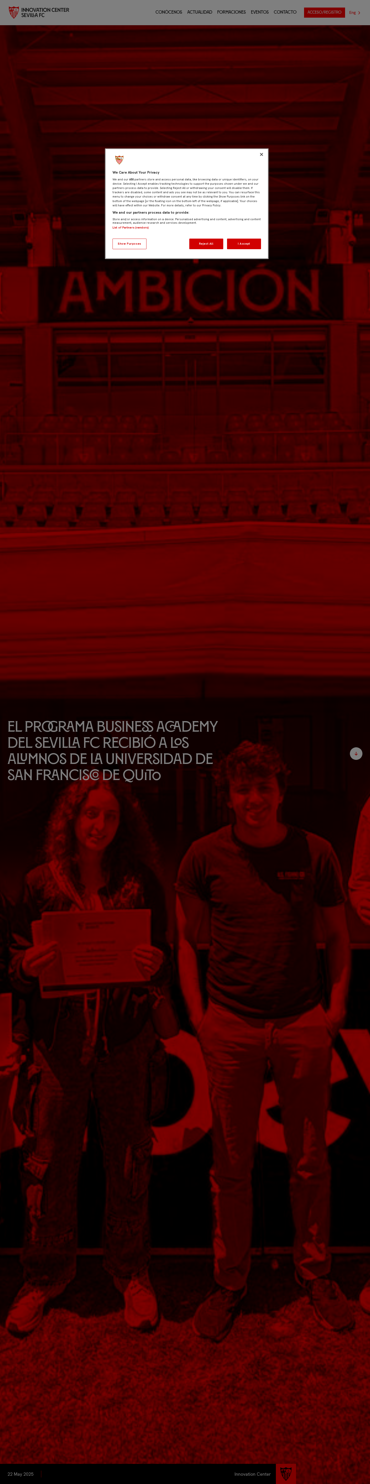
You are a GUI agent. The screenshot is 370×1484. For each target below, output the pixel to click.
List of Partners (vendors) (131, 228)
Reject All (206, 243)
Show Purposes (129, 243)
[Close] (261, 154)
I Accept (244, 243)
